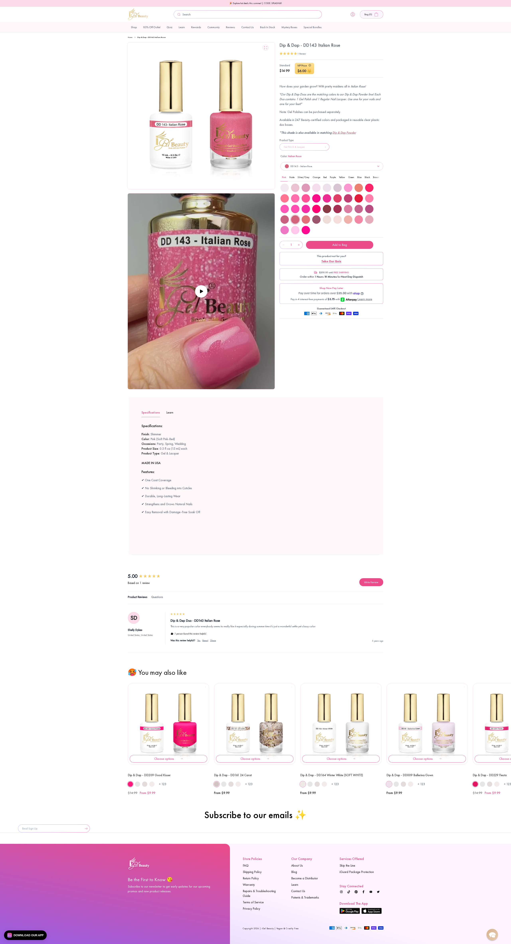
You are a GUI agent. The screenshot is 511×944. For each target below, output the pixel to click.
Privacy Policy (251, 908)
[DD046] (306, 198)
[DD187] (359, 219)
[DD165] (327, 219)
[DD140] (359, 209)
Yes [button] (198, 640)
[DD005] (295, 188)
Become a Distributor (304, 878)
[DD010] (337, 188)
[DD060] (369, 198)
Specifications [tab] (151, 412)
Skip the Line (347, 865)
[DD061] (284, 209)
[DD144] (306, 219)
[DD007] (316, 188)
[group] (149, 576)
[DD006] (306, 188)
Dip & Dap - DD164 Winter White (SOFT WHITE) (331, 775)
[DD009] (327, 188)
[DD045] (295, 198)
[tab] (137, 597)
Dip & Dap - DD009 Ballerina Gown (409, 775)
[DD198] (295, 230)
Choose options (164, 759)
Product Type (286, 140)
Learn (294, 885)
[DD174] (348, 219)
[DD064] (316, 209)
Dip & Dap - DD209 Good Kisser (149, 775)
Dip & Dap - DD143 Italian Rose (151, 37)
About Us (297, 865)
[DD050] (348, 198)
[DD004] (284, 188)
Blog (294, 872)
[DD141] (369, 209)
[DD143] (295, 219)
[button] (371, 14)
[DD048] (327, 198)
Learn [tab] (169, 412)
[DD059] (359, 198)
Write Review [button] (371, 582)
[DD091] (327, 209)
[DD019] (348, 188)
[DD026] (359, 188)
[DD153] (316, 219)
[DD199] (306, 230)
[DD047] (316, 198)
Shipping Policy (252, 872)
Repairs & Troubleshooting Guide (259, 893)
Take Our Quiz (331, 261)
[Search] (179, 14)
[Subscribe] (85, 828)
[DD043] (369, 188)
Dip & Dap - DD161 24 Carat (233, 775)
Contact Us (298, 891)
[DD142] (284, 219)
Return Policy (251, 878)
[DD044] (284, 198)
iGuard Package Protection (357, 872)
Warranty (249, 885)
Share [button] (213, 640)
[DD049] (337, 198)
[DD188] (369, 219)
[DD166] (337, 219)
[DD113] (337, 209)
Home (130, 37)
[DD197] (284, 230)
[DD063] (306, 209)
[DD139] (348, 209)
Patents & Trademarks (305, 897)
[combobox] (248, 14)
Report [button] (205, 640)
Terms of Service (253, 902)
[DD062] (295, 209)
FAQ (246, 865)
